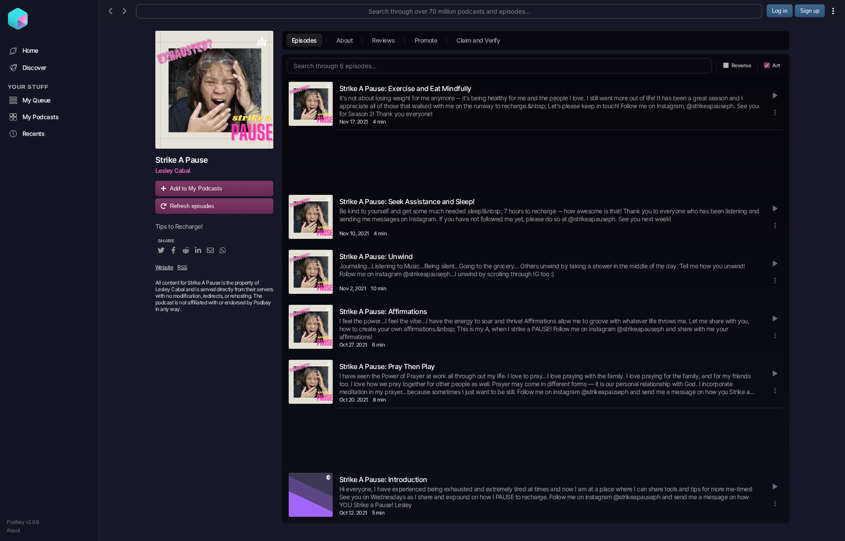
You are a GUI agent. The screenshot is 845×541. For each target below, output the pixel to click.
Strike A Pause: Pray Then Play (387, 366)
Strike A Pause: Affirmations (383, 311)
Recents (33, 133)
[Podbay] (18, 26)
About (13, 530)
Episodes (304, 40)
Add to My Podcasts (196, 188)
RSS (182, 267)
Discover (34, 67)
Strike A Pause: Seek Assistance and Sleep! (407, 201)
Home (30, 50)
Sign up (809, 10)
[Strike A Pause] (214, 90)
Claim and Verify (478, 40)
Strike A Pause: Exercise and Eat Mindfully (405, 88)
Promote (426, 40)
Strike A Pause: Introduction (383, 479)
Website (164, 267)
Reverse (741, 65)
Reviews (383, 40)
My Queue (36, 100)
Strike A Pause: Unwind (376, 256)
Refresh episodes (192, 206)
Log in (779, 10)
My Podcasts (40, 117)
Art (776, 65)
